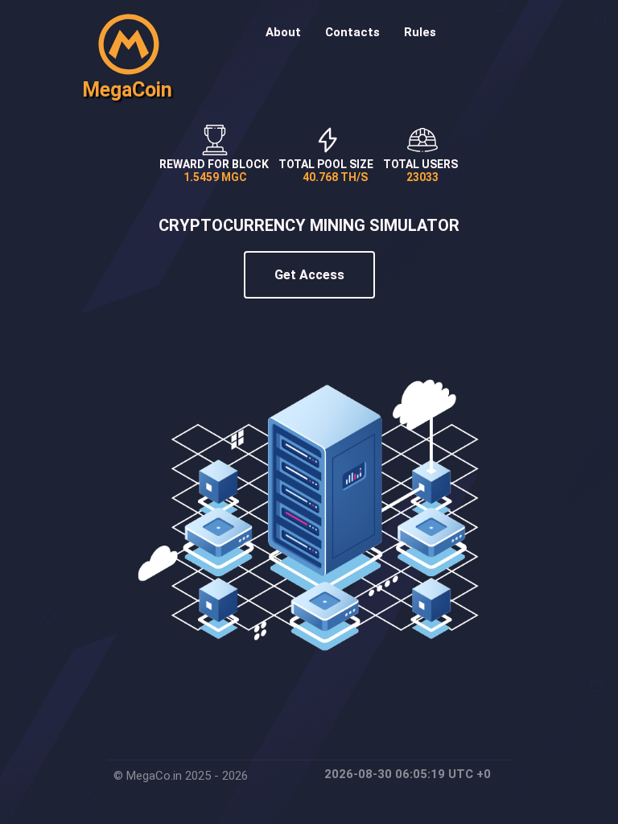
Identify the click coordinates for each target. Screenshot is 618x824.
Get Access (309, 274)
